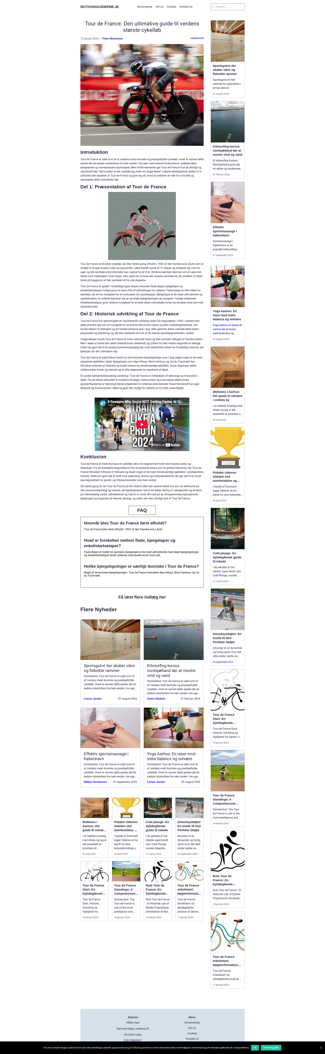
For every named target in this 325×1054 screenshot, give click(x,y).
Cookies (171, 6)
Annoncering (144, 6)
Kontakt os (186, 6)
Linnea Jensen (93, 698)
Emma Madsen (156, 698)
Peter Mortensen (112, 38)
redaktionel (197, 38)
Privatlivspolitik (271, 1047)
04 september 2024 (223, 662)
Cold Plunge (220, 575)
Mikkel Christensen (95, 782)
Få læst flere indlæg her (142, 597)
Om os (159, 6)
